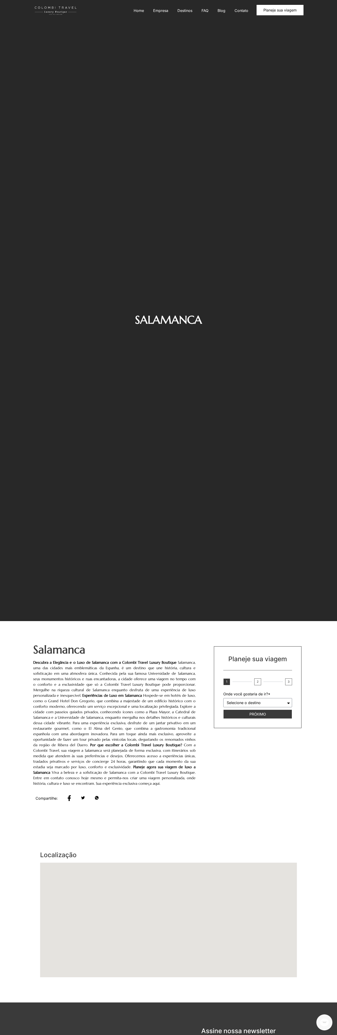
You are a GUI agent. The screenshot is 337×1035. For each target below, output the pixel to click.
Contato (241, 10)
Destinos (184, 10)
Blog (221, 10)
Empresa (160, 10)
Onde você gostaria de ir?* (246, 694)
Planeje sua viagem (280, 10)
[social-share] (69, 797)
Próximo (257, 714)
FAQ (205, 10)
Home (139, 10)
